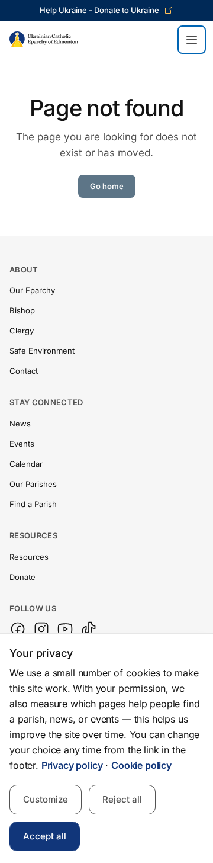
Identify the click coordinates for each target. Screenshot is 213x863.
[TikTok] (88, 629)
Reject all (122, 799)
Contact (23, 371)
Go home (107, 186)
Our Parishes (33, 484)
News (20, 423)
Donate (22, 577)
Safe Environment (42, 350)
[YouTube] (65, 629)
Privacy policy (72, 765)
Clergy (21, 330)
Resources (29, 557)
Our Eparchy (32, 290)
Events (21, 443)
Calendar (26, 464)
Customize (45, 799)
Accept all (44, 836)
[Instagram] (41, 629)
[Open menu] (192, 40)
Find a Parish (33, 504)
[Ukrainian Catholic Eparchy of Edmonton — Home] (43, 39)
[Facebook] (17, 629)
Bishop (22, 310)
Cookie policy (141, 765)
